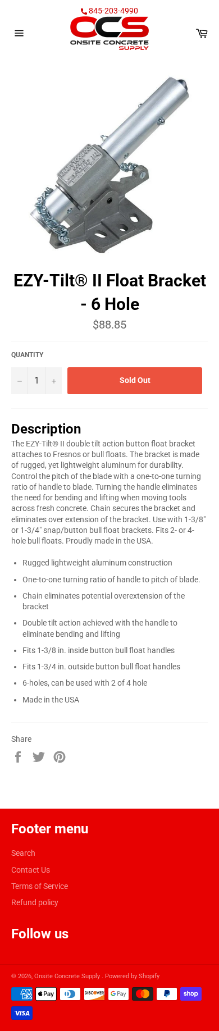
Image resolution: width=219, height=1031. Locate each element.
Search (23, 852)
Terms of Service (39, 886)
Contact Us (30, 869)
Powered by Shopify (132, 976)
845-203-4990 (112, 10)
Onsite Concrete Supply (68, 976)
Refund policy (34, 902)
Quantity (27, 355)
